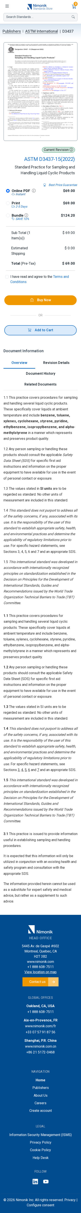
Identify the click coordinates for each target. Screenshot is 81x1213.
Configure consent (40, 1205)
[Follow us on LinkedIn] (35, 1182)
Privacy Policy (40, 1142)
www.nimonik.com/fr (40, 1026)
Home (40, 1080)
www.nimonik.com (40, 962)
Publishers (12, 31)
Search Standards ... (19, 17)
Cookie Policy (40, 1150)
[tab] (19, 363)
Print (16, 203)
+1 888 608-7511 (40, 967)
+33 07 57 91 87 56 (40, 1032)
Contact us (37, 982)
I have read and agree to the (39, 279)
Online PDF (21, 191)
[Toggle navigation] (6, 6)
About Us (41, 1095)
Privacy (70, 1200)
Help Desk (41, 1158)
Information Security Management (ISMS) (40, 1135)
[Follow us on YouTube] (46, 1182)
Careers (40, 1103)
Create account (40, 1111)
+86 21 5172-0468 (40, 1052)
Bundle (18, 215)
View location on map (40, 972)
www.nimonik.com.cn (40, 1046)
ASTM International (41, 31)
